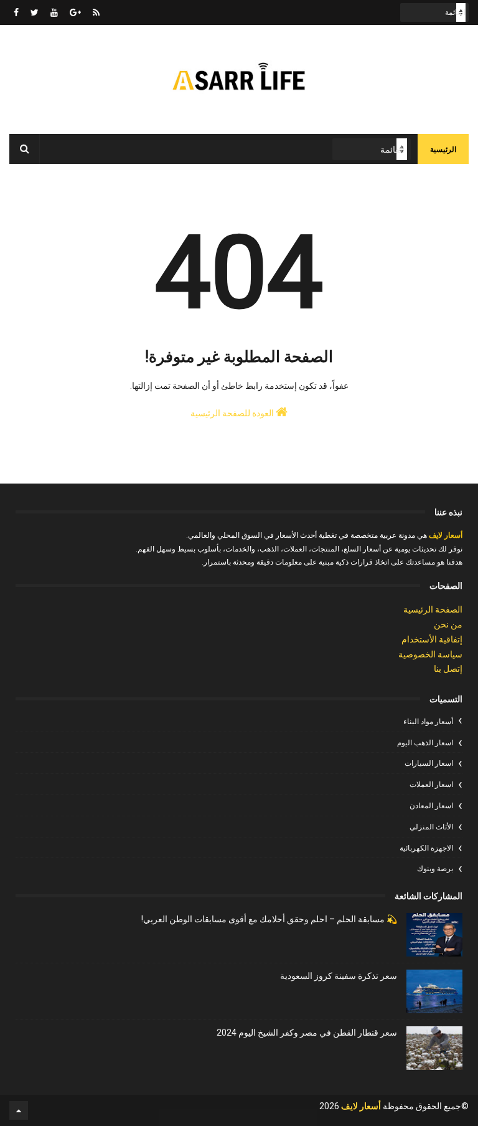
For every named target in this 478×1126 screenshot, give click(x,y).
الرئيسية (443, 149)
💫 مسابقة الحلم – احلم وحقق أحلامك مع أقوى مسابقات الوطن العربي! (269, 919)
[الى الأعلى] (18, 1110)
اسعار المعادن (431, 805)
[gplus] (75, 12)
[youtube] (54, 12)
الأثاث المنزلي (431, 827)
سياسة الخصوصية (430, 654)
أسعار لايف (444, 535)
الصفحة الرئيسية (432, 609)
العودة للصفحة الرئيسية (233, 413)
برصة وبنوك (435, 868)
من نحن (448, 624)
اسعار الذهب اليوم (425, 742)
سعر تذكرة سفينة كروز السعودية (338, 976)
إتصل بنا (448, 669)
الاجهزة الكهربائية (426, 848)
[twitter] (34, 12)
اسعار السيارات (429, 763)
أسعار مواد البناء (428, 721)
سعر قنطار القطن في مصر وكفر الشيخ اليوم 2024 (307, 1033)
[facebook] (16, 12)
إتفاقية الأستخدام (431, 639)
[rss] (96, 12)
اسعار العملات (431, 784)
